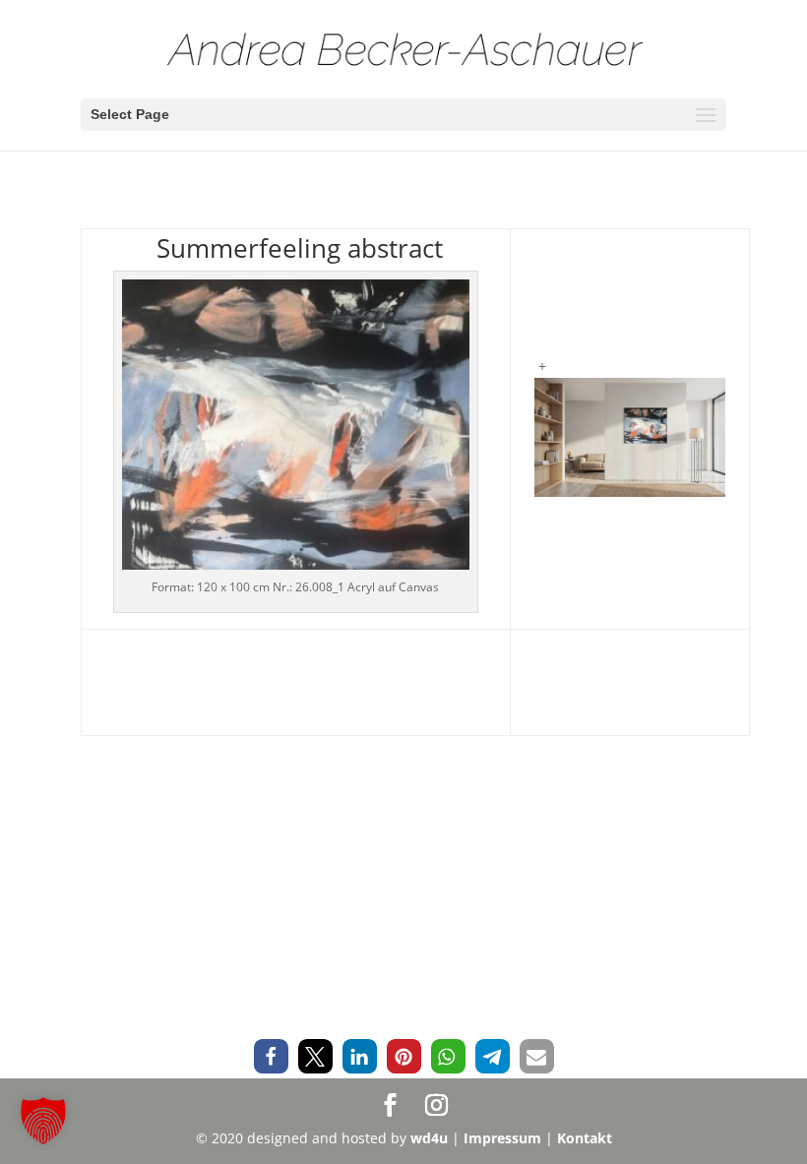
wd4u (429, 1138)
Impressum (502, 1138)
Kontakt (584, 1138)
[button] (271, 1056)
